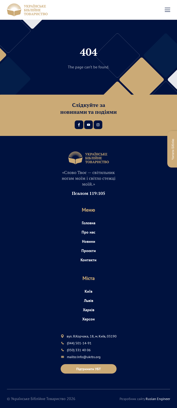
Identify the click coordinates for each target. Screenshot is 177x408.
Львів (88, 300)
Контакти (88, 259)
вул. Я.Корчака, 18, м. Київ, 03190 (92, 336)
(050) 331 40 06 (79, 350)
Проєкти (88, 250)
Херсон (88, 319)
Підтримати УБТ (88, 369)
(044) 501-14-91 (79, 343)
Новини (88, 241)
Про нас (88, 232)
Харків (88, 309)
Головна (88, 222)
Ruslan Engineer (158, 399)
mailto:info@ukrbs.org (84, 357)
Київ (88, 291)
